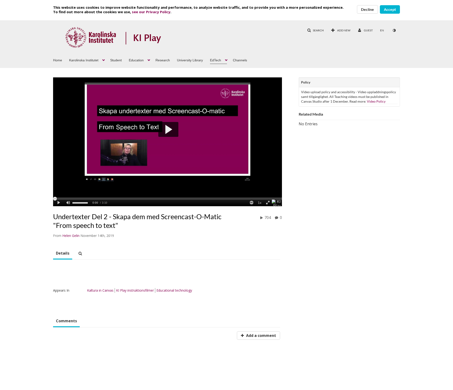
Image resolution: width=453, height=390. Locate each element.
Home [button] (57, 60)
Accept (390, 9)
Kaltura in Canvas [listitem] (100, 290)
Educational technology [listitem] (174, 290)
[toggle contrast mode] (394, 30)
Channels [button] (240, 60)
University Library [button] (190, 60)
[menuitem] (61, 59)
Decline (367, 9)
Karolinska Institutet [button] (83, 60)
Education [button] (136, 60)
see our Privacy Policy (151, 11)
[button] (315, 30)
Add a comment (260, 335)
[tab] (62, 253)
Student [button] (116, 60)
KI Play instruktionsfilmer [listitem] (135, 290)
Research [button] (162, 60)
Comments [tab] (66, 320)
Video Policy (376, 101)
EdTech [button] (215, 60)
